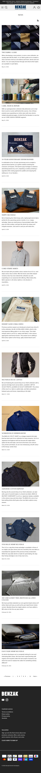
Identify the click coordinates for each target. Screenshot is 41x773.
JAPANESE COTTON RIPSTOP (13, 489)
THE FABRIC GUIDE (9, 52)
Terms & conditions (7, 712)
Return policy (6, 714)
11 (30, 676)
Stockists (4, 718)
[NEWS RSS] (38, 20)
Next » (35, 676)
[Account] (33, 7)
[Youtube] (3, 700)
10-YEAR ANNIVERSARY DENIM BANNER (17, 159)
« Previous (7, 676)
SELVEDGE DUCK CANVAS (12, 380)
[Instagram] (7, 700)
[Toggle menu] (2, 7)
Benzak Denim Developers (12, 765)
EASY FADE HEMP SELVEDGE (13, 651)
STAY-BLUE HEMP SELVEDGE (13, 544)
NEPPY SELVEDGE (9, 215)
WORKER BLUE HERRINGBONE (14, 433)
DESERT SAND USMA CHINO (12, 324)
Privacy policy (6, 716)
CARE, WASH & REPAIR (10, 106)
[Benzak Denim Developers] (20, 7)
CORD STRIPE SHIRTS (10, 268)
